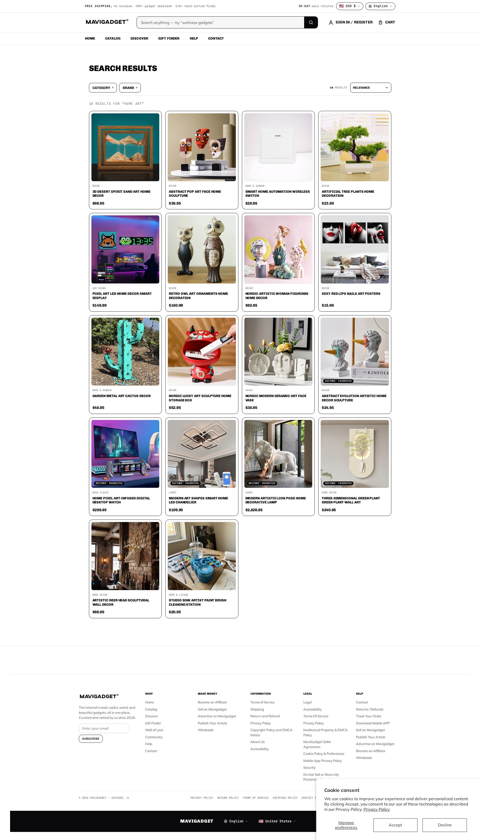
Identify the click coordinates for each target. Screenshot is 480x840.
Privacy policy (201, 797)
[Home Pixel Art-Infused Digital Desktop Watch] (125, 454)
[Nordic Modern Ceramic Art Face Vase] (278, 352)
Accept (395, 824)
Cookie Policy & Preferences (323, 754)
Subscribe (91, 738)
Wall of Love (154, 730)
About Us (257, 742)
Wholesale (206, 730)
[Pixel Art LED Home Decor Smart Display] (125, 249)
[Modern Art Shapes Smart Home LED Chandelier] (202, 454)
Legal (307, 702)
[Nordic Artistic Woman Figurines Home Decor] (278, 249)
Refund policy (228, 797)
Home (90, 38)
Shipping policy (285, 797)
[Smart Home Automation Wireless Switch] (278, 147)
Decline (445, 824)
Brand (130, 88)
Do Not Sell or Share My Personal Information (321, 777)
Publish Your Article (212, 723)
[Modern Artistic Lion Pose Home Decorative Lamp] (278, 454)
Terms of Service (262, 702)
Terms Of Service (315, 716)
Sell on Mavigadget (212, 709)
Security (309, 767)
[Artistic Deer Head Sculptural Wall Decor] (125, 556)
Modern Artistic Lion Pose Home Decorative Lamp (275, 500)
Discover (139, 38)
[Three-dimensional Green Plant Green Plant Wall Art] (355, 454)
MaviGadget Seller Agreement (317, 744)
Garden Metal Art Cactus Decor (121, 396)
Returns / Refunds (369, 709)
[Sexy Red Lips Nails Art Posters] (355, 249)
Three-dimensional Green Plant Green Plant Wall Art (351, 500)
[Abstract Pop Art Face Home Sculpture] (202, 147)
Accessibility (259, 749)
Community (154, 737)
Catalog (112, 38)
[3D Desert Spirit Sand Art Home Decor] (125, 147)
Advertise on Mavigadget (217, 716)
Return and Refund (265, 716)
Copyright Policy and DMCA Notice (271, 732)
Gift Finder (169, 38)
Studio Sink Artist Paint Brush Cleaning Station (197, 602)
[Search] (311, 22)
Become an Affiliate (212, 702)
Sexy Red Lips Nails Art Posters (351, 294)
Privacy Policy (377, 809)
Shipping (257, 709)
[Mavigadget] (107, 22)
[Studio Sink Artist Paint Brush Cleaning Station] (202, 556)
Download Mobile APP (373, 723)
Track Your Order (368, 716)
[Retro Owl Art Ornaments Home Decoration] (202, 249)
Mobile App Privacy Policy (322, 761)
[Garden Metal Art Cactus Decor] (125, 352)
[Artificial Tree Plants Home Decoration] (355, 147)
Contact (216, 38)
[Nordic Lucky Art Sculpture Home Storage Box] (202, 352)
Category (102, 88)
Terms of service (256, 797)
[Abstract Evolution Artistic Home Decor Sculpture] (355, 352)
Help (194, 38)
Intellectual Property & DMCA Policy (325, 732)
